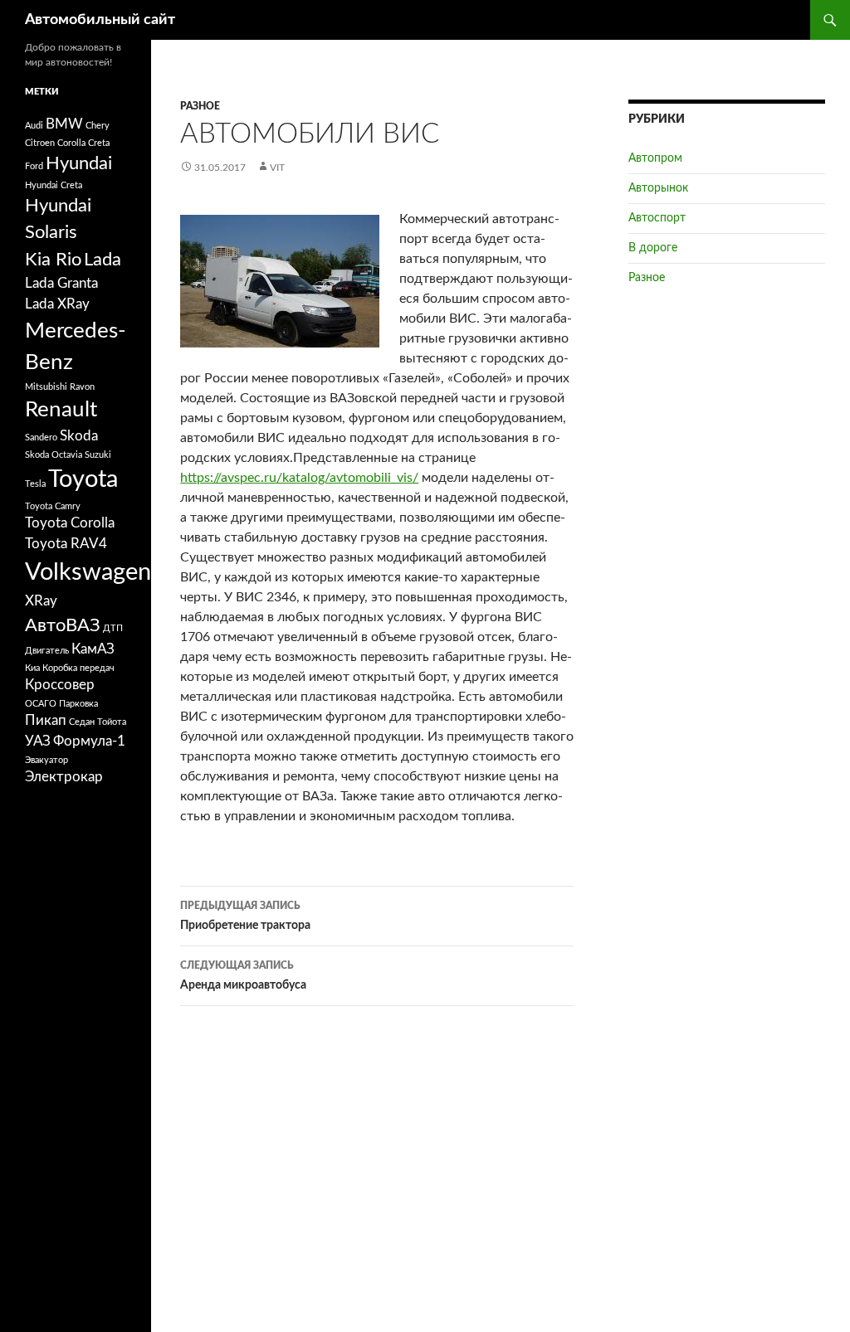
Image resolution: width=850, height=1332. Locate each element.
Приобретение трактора (245, 916)
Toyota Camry (53, 506)
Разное (200, 106)
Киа (32, 668)
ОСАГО (40, 703)
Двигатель (47, 650)
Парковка (78, 703)
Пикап (45, 720)
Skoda (79, 436)
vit (277, 168)
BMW (64, 124)
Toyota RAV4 (66, 544)
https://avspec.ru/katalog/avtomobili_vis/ (299, 477)
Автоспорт (657, 218)
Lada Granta (61, 283)
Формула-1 (89, 741)
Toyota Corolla (70, 523)
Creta (99, 143)
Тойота (111, 722)
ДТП (113, 628)
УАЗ (38, 741)
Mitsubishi (46, 386)
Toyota (83, 479)
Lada (102, 259)
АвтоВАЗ (62, 625)
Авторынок (658, 188)
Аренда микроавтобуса (243, 975)
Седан (82, 722)
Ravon (82, 386)
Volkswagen (88, 572)
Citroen (40, 143)
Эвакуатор (46, 760)
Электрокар (64, 777)
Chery (97, 125)
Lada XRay (57, 304)
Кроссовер (60, 685)
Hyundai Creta (53, 185)
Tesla (35, 484)
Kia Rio (53, 259)
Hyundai (79, 163)
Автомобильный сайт (100, 19)
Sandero (41, 437)
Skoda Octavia (53, 454)
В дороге (652, 248)
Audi (34, 125)
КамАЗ (93, 649)
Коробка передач (78, 668)
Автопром (655, 158)
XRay (41, 601)
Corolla (71, 143)
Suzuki (98, 454)
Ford (34, 166)
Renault (61, 410)
